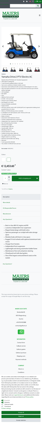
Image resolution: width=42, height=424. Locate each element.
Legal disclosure (18, 395)
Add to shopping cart (25, 178)
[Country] (30, 1)
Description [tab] (6, 197)
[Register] (27, 1)
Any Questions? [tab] (7, 219)
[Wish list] (33, 1)
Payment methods (21, 359)
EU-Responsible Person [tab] (9, 208)
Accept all (21, 412)
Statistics (7, 402)
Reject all (21, 416)
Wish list (5, 183)
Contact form (21, 342)
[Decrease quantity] (9, 179)
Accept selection (21, 420)
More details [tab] (6, 202)
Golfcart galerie (21, 349)
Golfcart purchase (21, 353)
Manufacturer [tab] (7, 214)
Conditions (21, 372)
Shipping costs (21, 356)
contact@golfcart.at (21, 326)
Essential (7, 400)
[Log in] (24, 1)
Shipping (10, 189)
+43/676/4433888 (21, 322)
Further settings (6, 408)
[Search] (38, 6)
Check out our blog (4, 1)
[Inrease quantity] (9, 177)
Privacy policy (29, 397)
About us (21, 369)
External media (9, 404)
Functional (8, 406)
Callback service (21, 346)
